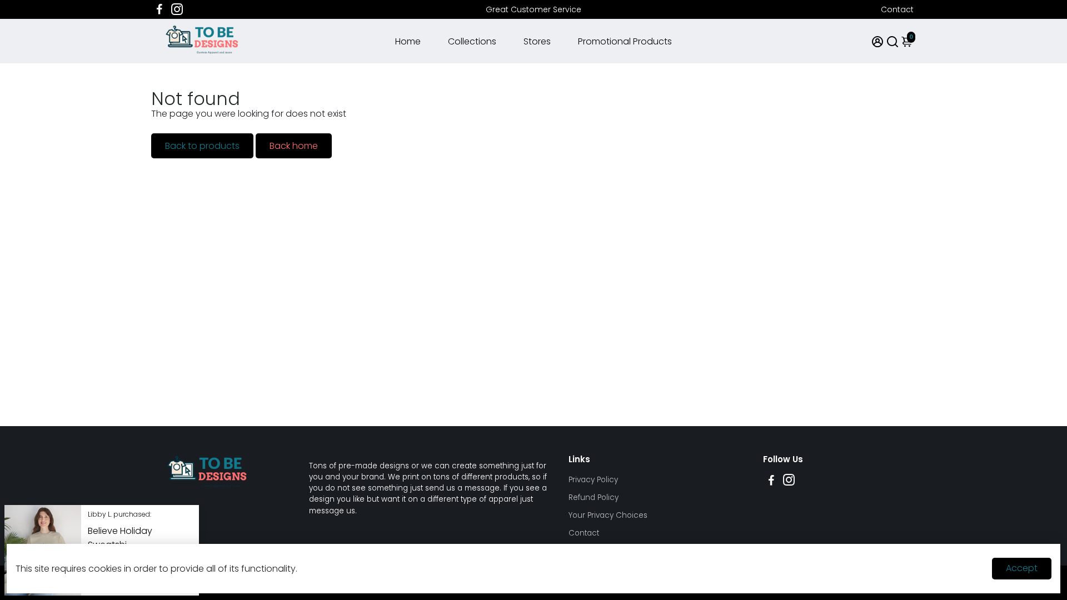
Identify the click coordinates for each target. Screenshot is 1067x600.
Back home (294, 145)
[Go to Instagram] (177, 9)
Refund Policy (594, 497)
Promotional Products (625, 41)
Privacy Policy (593, 479)
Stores (537, 41)
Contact (897, 9)
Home (408, 41)
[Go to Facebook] (159, 9)
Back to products (202, 145)
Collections (472, 41)
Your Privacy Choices (608, 515)
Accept (1022, 568)
